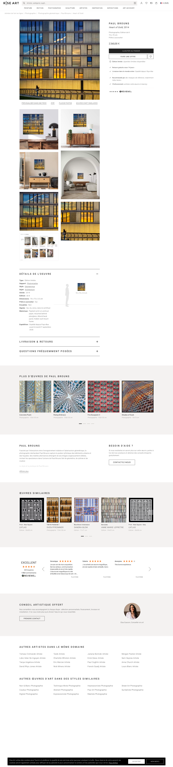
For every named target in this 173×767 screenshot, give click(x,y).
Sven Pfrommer (55, 527)
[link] (135, 3)
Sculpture (70, 8)
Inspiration (97, 8)
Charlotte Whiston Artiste (65, 658)
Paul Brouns (66, 13)
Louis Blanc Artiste (130, 666)
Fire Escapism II (94, 415)
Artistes (83, 8)
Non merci (155, 761)
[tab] (59, 274)
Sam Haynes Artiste (130, 658)
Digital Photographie (28, 694)
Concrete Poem (25, 415)
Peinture (28, 8)
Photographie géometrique (48, 13)
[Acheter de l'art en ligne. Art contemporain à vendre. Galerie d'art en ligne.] (11, 3)
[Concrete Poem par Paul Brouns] (35, 396)
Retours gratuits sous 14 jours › (123, 67)
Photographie (54, 8)
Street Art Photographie (132, 686)
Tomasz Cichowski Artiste (30, 654)
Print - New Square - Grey (137, 525)
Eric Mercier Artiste (62, 662)
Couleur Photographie (29, 690)
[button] (43, 569)
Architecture (30, 290)
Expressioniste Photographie (66, 694)
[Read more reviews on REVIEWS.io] (29, 576)
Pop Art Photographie (97, 690)
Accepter (136, 761)
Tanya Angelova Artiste (29, 662)
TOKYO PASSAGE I (53, 525)
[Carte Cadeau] (151, 3)
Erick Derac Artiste (96, 658)
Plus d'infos (113, 763)
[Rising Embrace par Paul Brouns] (69, 396)
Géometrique (30, 286)
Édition (40, 8)
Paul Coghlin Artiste (96, 662)
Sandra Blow (81, 527)
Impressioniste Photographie (100, 686)
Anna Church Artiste (130, 662)
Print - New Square (25, 525)
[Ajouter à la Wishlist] (151, 56)
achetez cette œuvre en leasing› (130, 84)
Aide (53, 103)
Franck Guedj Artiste (96, 666)
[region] (96, 569)
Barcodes (104, 525)
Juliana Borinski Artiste (98, 654)
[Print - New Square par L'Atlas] (31, 509)
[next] (151, 397)
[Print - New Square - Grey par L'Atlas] (141, 509)
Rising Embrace (60, 415)
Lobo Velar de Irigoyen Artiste (32, 658)
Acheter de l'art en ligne (14, 13)
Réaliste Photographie (97, 694)
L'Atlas (22, 527)
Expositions (112, 8)
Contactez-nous (122, 462)
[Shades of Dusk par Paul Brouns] (138, 396)
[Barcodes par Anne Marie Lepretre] (113, 509)
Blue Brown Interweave (82, 525)
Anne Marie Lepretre (112, 527)
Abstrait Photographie (63, 690)
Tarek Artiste (59, 654)
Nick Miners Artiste (62, 666)
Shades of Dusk (128, 415)
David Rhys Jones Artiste (30, 666)
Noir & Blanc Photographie (31, 686)
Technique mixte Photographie (67, 686)
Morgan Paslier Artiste (131, 654)
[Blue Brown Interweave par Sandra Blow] (86, 509)
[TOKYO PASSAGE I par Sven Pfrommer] (59, 509)
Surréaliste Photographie (132, 690)
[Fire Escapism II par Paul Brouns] (103, 396)
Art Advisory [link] (129, 8)
